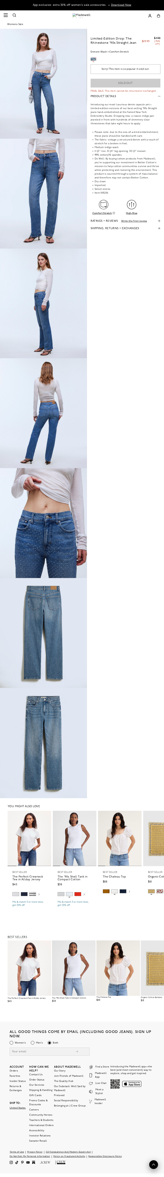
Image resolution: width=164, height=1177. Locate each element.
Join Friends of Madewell (69, 1076)
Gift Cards (35, 1095)
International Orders (41, 1125)
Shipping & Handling (40, 1090)
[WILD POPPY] (77, 894)
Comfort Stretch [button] (102, 213)
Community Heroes (40, 1115)
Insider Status (18, 1081)
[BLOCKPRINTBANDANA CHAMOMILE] (151, 891)
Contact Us (36, 1074)
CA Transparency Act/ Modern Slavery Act (68, 1152)
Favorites (15, 1076)
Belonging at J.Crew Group (70, 1105)
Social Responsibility (66, 1100)
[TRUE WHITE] (114, 891)
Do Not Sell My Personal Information (30, 1156)
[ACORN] (106, 891)
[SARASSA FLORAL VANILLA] (159, 891)
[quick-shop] (29, 908)
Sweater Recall (38, 1141)
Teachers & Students (41, 1120)
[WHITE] (32, 894)
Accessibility (36, 1130)
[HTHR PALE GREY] (15, 894)
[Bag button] (158, 15)
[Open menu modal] (5, 15)
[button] (46, 816)
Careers (34, 1109)
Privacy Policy (35, 1152)
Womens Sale (15, 24)
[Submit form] (77, 1052)
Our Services (36, 1085)
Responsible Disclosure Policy (105, 1156)
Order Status (36, 1080)
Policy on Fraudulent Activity (69, 1156)
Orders (14, 1071)
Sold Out (125, 83)
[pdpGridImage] (43, 84)
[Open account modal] (149, 15)
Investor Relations (40, 1135)
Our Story (59, 1071)
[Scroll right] (39, 895)
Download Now (121, 5)
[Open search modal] (14, 15)
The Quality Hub (63, 1081)
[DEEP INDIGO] (24, 894)
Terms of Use (17, 1152)
